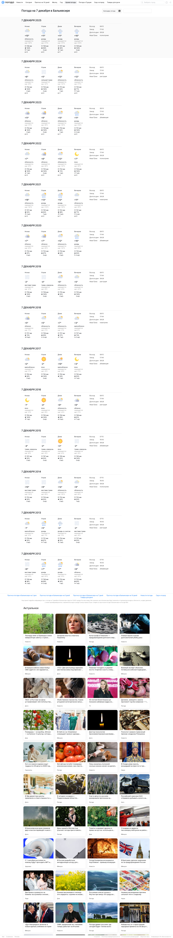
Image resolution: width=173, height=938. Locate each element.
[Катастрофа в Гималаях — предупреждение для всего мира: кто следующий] (103, 629)
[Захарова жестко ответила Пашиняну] (70, 629)
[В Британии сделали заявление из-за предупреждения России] (135, 853)
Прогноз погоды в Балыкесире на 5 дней (55, 595)
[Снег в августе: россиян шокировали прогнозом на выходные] (103, 789)
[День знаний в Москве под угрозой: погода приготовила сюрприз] (70, 821)
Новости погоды (147, 595)
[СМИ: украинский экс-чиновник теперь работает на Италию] (70, 918)
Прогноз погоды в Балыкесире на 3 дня (21, 595)
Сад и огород (161, 595)
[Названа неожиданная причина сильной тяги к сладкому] (135, 885)
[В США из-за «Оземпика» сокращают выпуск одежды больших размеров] (70, 725)
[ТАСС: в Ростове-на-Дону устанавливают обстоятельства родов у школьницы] (38, 693)
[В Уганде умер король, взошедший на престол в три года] (135, 757)
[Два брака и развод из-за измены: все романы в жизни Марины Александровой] (38, 885)
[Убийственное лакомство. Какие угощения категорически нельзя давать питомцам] (70, 693)
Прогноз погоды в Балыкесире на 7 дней (88, 595)
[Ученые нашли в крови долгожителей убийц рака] (135, 629)
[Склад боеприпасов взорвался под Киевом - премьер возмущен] (103, 853)
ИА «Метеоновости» (165, 936)
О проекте (97, 936)
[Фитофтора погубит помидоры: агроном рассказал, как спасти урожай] (70, 757)
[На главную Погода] (9, 2)
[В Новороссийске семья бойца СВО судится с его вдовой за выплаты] (38, 661)
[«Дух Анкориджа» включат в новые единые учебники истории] (38, 918)
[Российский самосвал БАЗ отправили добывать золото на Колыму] (135, 789)
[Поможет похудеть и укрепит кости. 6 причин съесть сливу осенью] (103, 661)
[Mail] (3, 2)
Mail (3, 936)
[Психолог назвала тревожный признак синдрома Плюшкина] (135, 725)
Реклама (17, 936)
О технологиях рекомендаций (130, 936)
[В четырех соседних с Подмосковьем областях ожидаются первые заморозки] (70, 789)
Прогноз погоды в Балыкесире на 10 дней (122, 595)
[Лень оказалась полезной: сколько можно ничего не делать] (103, 757)
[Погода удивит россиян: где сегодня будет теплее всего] (103, 918)
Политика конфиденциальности (111, 936)
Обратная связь (144, 936)
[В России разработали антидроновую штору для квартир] (70, 853)
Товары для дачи (86, 597)
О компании (9, 936)
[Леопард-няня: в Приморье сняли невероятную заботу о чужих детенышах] (38, 629)
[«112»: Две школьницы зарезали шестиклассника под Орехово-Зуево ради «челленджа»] (70, 661)
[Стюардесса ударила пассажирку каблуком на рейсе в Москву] (135, 821)
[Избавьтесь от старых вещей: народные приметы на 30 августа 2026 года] (135, 918)
